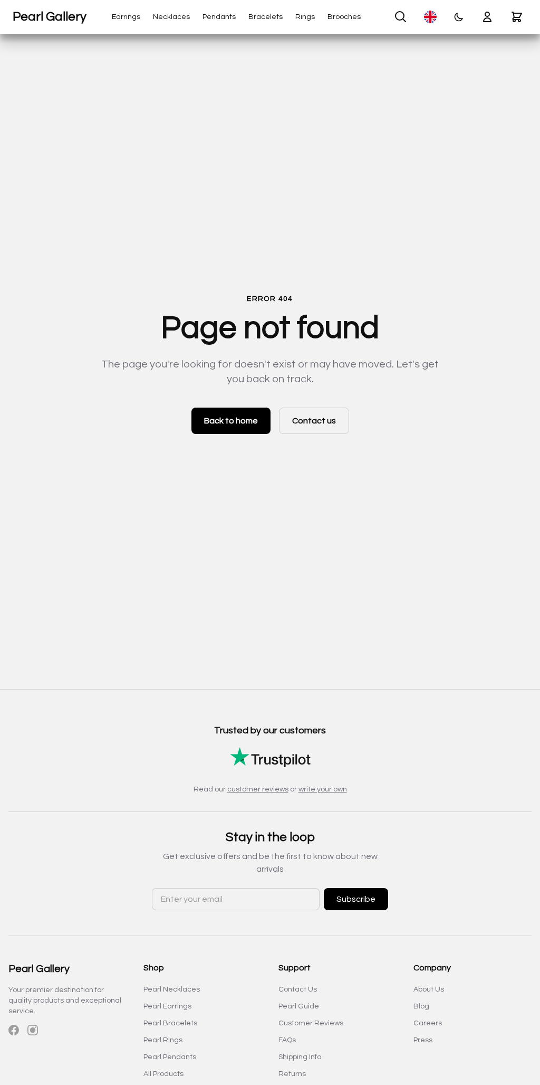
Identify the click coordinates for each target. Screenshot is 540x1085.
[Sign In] (487, 16)
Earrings (126, 17)
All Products (163, 1074)
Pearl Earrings (167, 1006)
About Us (428, 989)
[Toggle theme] (458, 16)
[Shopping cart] (516, 16)
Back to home (231, 421)
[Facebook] (13, 1030)
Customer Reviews (310, 1023)
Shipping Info (299, 1057)
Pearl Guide (298, 1006)
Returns (292, 1074)
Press (422, 1040)
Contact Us (297, 989)
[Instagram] (32, 1030)
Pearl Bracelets (170, 1023)
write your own (322, 789)
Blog (421, 1006)
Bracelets (265, 17)
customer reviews (257, 789)
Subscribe (355, 899)
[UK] (430, 16)
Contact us (314, 421)
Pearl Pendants (169, 1057)
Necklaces (171, 17)
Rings (305, 17)
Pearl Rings (162, 1040)
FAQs (287, 1040)
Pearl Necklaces (171, 989)
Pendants (219, 17)
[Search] (400, 16)
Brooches (344, 17)
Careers (427, 1023)
